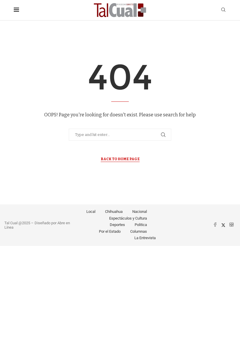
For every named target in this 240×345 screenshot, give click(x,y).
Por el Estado (110, 231)
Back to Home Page (120, 159)
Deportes (117, 224)
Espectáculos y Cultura (128, 218)
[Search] (223, 10)
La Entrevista (145, 238)
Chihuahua (114, 211)
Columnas (138, 231)
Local (90, 211)
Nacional (139, 211)
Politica (141, 224)
